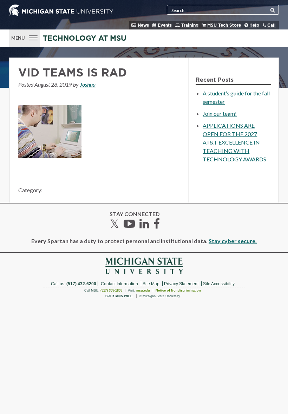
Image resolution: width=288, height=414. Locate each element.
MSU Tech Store (224, 25)
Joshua (88, 84)
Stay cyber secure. (233, 241)
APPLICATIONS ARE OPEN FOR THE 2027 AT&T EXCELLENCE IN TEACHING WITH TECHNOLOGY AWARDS (234, 142)
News (143, 25)
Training (189, 25)
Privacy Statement (181, 283)
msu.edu (143, 290)
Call (271, 25)
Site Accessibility (219, 283)
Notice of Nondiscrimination (178, 290)
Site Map (151, 283)
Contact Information (119, 283)
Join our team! (220, 113)
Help (254, 25)
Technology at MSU (84, 38)
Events (165, 25)
